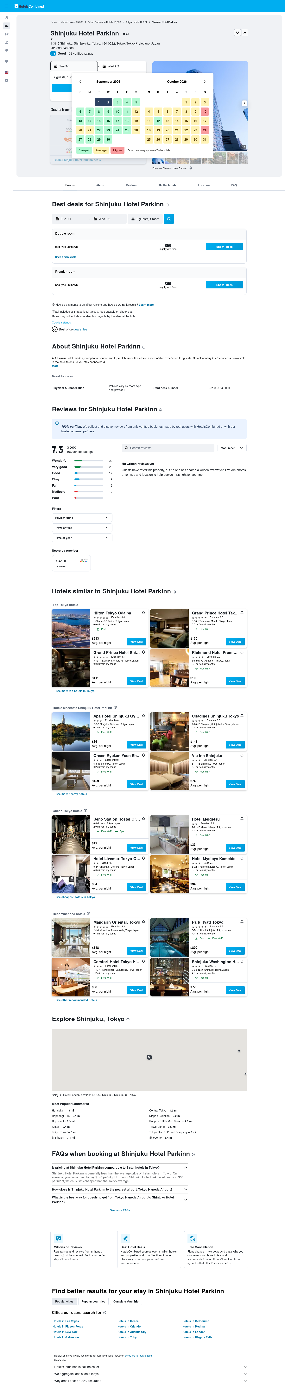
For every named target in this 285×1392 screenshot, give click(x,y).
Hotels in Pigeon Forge (68, 1326)
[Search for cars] (7, 34)
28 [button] (89, 139)
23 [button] (108, 130)
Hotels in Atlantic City (131, 1332)
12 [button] (136, 111)
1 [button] (99, 102)
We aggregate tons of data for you (77, 1373)
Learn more (146, 304)
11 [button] (127, 111)
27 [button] (80, 139)
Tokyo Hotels (132, 22)
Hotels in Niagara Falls (197, 1337)
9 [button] (108, 111)
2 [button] (108, 102)
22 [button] (99, 130)
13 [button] (80, 121)
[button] (6, 6)
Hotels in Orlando (129, 1326)
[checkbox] (71, 563)
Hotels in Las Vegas (66, 1321)
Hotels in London (194, 1332)
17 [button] (117, 121)
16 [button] (108, 121)
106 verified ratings (80, 53)
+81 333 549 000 (62, 48)
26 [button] (136, 130)
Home (53, 22)
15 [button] (99, 121)
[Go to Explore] (7, 50)
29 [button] (99, 139)
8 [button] (99, 111)
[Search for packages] (7, 42)
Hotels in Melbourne (195, 1321)
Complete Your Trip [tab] (126, 1301)
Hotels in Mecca (128, 1321)
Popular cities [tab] (64, 1301)
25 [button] (127, 130)
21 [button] (89, 130)
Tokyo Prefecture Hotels (100, 22)
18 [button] (127, 121)
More (55, 366)
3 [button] (117, 102)
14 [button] (89, 121)
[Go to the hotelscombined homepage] (29, 6)
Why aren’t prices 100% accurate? (77, 1380)
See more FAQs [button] (120, 1210)
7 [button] (90, 111)
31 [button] (204, 139)
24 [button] (117, 130)
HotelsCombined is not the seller (76, 1366)
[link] (75, 691)
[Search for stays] (7, 26)
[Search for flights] (7, 18)
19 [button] (136, 121)
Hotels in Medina (193, 1326)
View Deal (136, 642)
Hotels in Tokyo (127, 1337)
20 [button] (80, 130)
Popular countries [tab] (93, 1301)
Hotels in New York (65, 1332)
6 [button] (80, 111)
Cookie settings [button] (61, 322)
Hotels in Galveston (66, 1337)
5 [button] (136, 102)
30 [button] (108, 139)
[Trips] (7, 61)
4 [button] (127, 102)
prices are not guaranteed (138, 1355)
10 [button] (117, 111)
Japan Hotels (68, 22)
